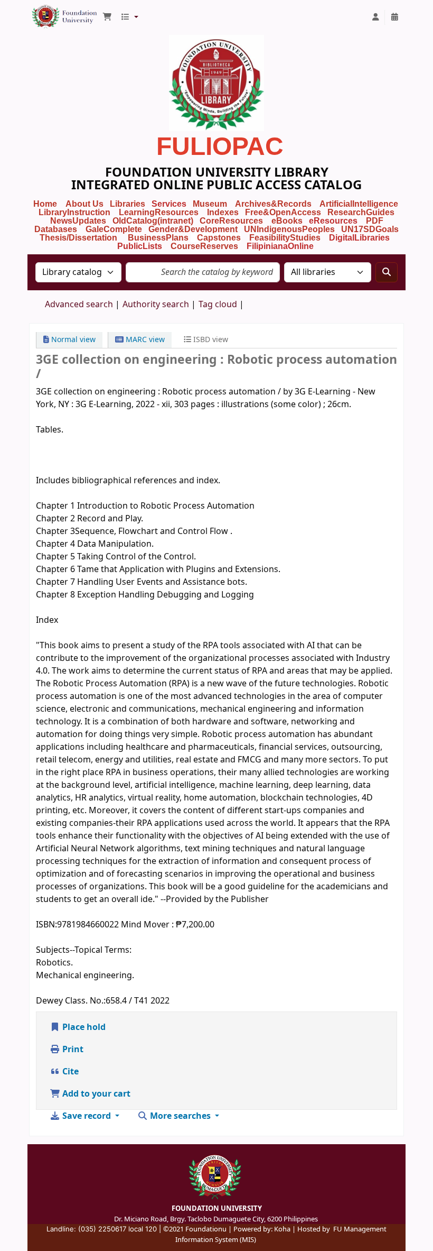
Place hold (83, 1027)
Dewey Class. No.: (71, 1001)
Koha (282, 1229)
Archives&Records (273, 203)
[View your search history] (394, 17)
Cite (69, 1071)
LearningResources (159, 212)
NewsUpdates (78, 220)
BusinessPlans (158, 237)
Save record (86, 1116)
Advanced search (79, 304)
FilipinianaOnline (280, 246)
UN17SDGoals (370, 229)
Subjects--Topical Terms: (83, 950)
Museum (211, 203)
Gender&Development (193, 229)
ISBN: (46, 924)
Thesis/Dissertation (78, 237)
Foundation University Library (56, 12)
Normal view (72, 339)
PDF (374, 220)
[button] (107, 17)
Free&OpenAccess (283, 212)
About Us (84, 203)
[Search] (386, 272)
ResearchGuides (360, 212)
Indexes (223, 212)
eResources (333, 220)
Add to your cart (95, 1094)
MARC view (144, 339)
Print (71, 1049)
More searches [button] (180, 1116)
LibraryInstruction (75, 212)
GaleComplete (114, 229)
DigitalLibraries (360, 237)
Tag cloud (218, 304)
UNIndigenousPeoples (289, 229)
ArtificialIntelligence (358, 203)
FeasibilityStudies (285, 237)
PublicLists (139, 246)
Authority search (156, 304)
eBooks (287, 220)
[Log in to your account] (375, 17)
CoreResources (231, 220)
